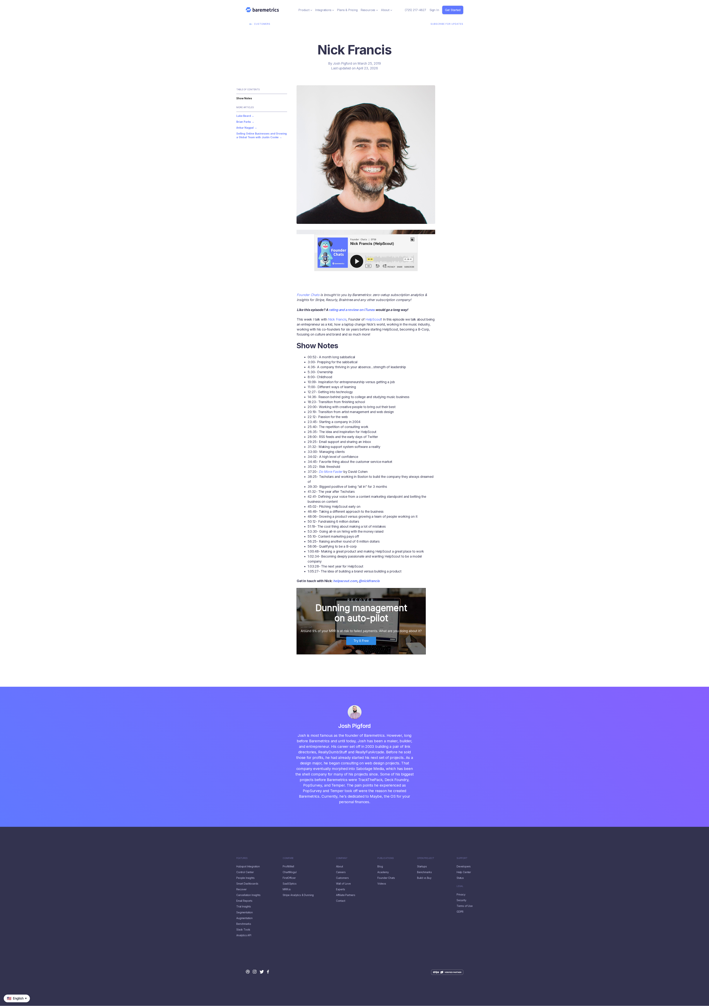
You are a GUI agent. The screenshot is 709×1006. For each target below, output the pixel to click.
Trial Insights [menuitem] (243, 906)
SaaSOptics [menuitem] (289, 883)
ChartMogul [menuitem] (289, 872)
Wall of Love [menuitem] (343, 883)
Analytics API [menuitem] (243, 935)
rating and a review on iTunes (352, 310)
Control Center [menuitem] (245, 872)
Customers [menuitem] (342, 877)
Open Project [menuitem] (425, 858)
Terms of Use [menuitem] (465, 905)
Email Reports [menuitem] (244, 900)
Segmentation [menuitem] (244, 912)
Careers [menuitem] (341, 872)
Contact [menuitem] (340, 900)
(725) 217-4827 (415, 10)
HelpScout (373, 319)
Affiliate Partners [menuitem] (345, 895)
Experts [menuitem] (340, 889)
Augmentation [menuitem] (244, 918)
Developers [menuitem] (464, 866)
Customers (262, 24)
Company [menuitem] (341, 858)
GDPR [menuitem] (460, 911)
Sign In (434, 10)
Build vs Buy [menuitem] (424, 877)
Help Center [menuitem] (464, 872)
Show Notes (244, 98)
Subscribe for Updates (447, 24)
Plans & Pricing (347, 10)
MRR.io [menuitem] (287, 889)
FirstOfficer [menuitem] (289, 877)
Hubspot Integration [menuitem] (248, 866)
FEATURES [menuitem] (242, 858)
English (5, 1004)
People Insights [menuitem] (245, 877)
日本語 (15, 1004)
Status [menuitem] (460, 877)
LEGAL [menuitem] (460, 886)
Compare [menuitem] (288, 858)
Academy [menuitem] (383, 872)
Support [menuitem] (462, 858)
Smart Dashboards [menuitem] (247, 883)
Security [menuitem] (461, 900)
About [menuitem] (339, 866)
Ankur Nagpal (245, 127)
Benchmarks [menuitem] (243, 923)
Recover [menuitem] (241, 889)
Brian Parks (243, 121)
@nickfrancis (369, 581)
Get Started (452, 10)
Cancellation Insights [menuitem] (248, 895)
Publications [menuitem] (385, 858)
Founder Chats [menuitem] (386, 877)
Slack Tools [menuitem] (243, 929)
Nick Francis (337, 319)
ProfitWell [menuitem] (288, 866)
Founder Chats (308, 295)
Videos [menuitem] (381, 883)
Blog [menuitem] (380, 866)
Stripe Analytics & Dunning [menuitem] (298, 895)
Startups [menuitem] (422, 866)
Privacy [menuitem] (461, 894)
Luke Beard (243, 115)
